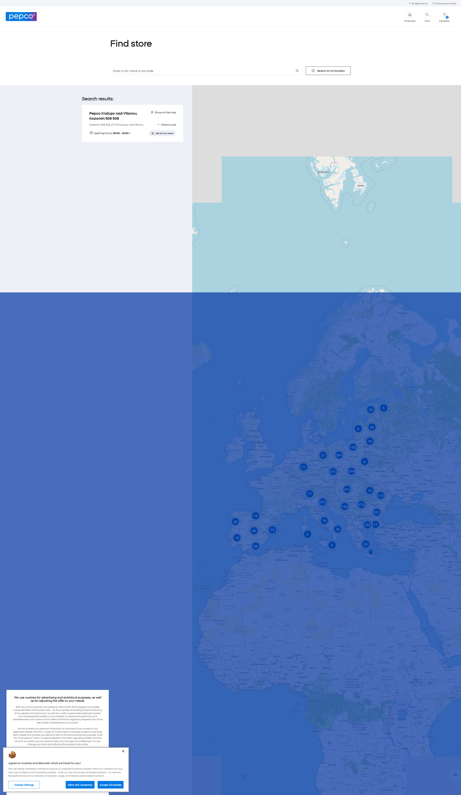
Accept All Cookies (111, 784)
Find (427, 20)
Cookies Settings (24, 784)
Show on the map (165, 112)
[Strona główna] (21, 16)
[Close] (123, 751)
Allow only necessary (80, 784)
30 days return (420, 3)
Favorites (444, 19)
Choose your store (445, 3)
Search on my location (331, 70)
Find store (409, 20)
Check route (168, 124)
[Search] (297, 70)
